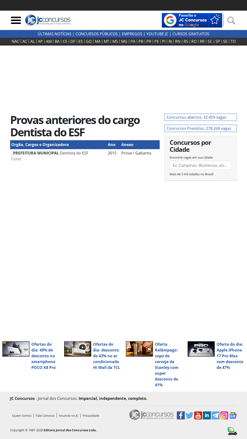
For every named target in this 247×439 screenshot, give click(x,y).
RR (202, 41)
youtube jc (157, 34)
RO (194, 41)
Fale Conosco (45, 415)
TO (233, 41)
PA (132, 41)
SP (217, 41)
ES (80, 41)
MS (115, 41)
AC (24, 41)
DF (72, 41)
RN (177, 41)
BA (57, 41)
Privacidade (90, 415)
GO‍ (89, 41)
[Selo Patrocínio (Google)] (192, 19)
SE (225, 41)
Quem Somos (22, 415)
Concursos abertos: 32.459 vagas (196, 117)
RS (186, 41)
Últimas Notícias (54, 34)
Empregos (132, 34)
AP (40, 41)
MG (124, 41)
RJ (170, 41)
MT (106, 41)
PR (148, 41)
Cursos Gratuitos (190, 34)
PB (140, 41)
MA (98, 41)
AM (49, 41)
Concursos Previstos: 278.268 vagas (199, 128)
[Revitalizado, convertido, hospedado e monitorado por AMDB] (232, 430)
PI (163, 41)
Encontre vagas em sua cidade (191, 157)
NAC (15, 41)
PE (156, 41)
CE (65, 41)
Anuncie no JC (68, 415)
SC (210, 41)
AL (32, 41)
